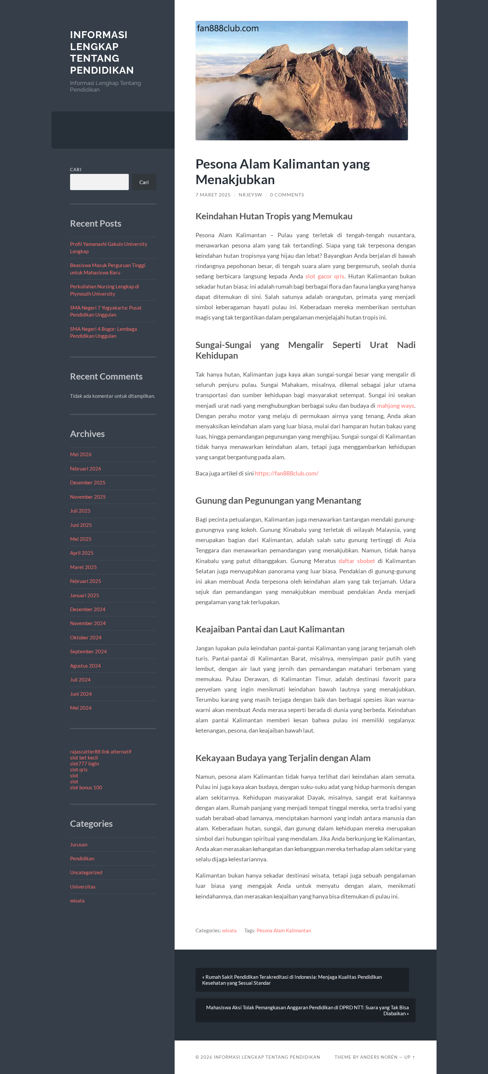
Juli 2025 (80, 511)
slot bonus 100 (86, 787)
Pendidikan (82, 858)
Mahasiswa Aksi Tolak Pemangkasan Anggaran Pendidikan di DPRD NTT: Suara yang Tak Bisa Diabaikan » (307, 1010)
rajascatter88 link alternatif (100, 751)
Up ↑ (410, 1057)
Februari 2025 (85, 581)
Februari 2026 (85, 468)
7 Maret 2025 (213, 194)
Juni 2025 (81, 525)
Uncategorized (86, 872)
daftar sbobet (357, 560)
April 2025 (82, 553)
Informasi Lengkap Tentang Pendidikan (102, 52)
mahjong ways (395, 405)
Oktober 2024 (86, 637)
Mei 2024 (81, 708)
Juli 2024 (80, 679)
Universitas (83, 887)
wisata (77, 900)
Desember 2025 (88, 482)
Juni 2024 (81, 694)
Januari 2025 (84, 595)
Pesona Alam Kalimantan (284, 930)
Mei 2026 (81, 454)
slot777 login (84, 763)
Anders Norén (379, 1057)
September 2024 (88, 651)
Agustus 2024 (85, 666)
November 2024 (88, 623)
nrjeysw (250, 194)
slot (74, 775)
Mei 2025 (81, 539)
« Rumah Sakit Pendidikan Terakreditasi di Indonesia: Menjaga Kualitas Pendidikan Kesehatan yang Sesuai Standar (292, 980)
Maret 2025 (83, 567)
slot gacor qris (324, 276)
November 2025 (88, 497)
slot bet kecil (84, 757)
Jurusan (78, 844)
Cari (76, 169)
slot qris (79, 769)
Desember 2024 (88, 609)
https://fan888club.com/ (287, 473)
